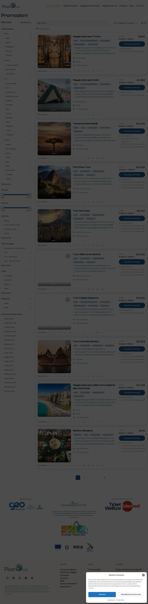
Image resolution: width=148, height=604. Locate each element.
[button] (143, 575)
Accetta (102, 594)
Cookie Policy (111, 600)
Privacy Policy (120, 600)
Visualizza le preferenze (131, 594)
